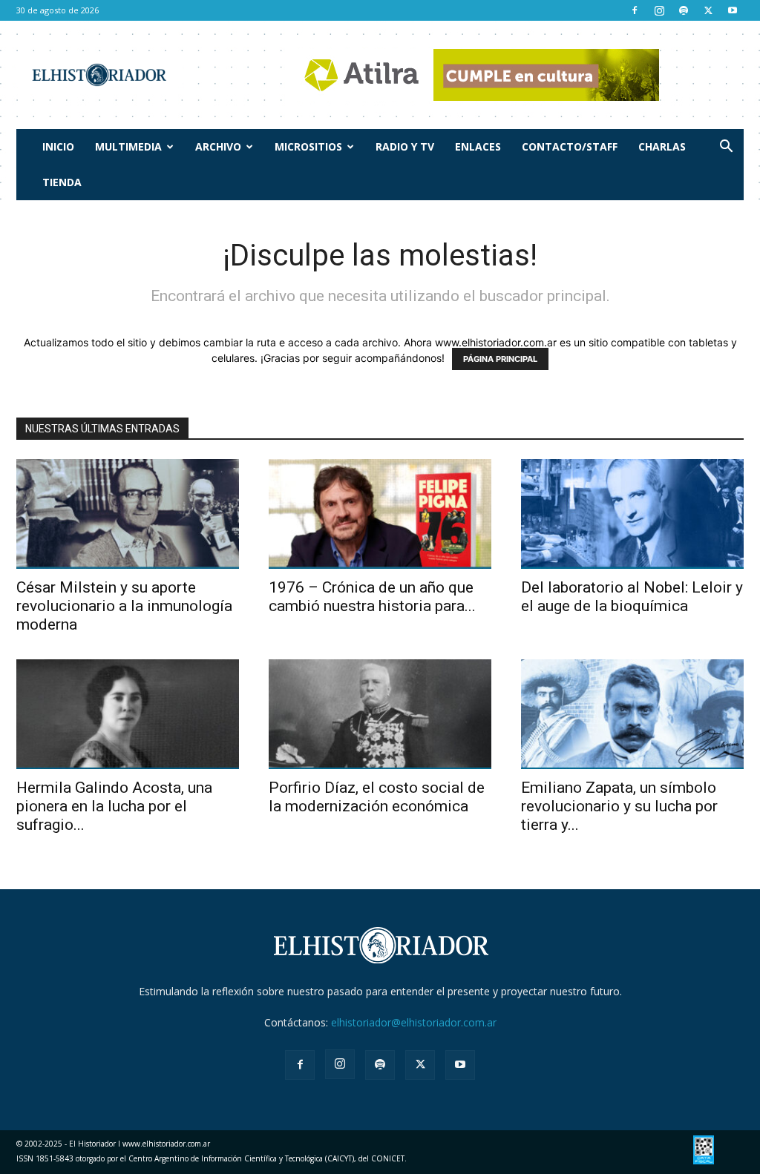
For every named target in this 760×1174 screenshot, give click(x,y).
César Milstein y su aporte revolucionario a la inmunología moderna (124, 605)
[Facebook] (634, 10)
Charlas (662, 146)
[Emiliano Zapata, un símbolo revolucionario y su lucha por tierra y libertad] (632, 714)
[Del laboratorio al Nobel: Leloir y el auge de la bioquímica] (632, 514)
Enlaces (478, 146)
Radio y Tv (405, 146)
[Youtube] (732, 10)
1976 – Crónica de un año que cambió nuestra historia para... (372, 596)
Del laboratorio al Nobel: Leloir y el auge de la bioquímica (632, 596)
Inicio (58, 146)
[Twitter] (708, 10)
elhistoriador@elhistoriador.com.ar (414, 1022)
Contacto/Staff (570, 146)
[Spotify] (683, 10)
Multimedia (128, 146)
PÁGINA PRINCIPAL (500, 359)
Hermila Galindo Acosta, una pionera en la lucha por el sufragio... (114, 806)
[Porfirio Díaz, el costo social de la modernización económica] (380, 714)
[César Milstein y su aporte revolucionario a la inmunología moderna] (127, 514)
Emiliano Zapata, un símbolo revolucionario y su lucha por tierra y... (619, 806)
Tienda (62, 182)
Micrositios (308, 146)
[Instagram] (659, 10)
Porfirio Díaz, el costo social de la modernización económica (377, 797)
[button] (726, 148)
